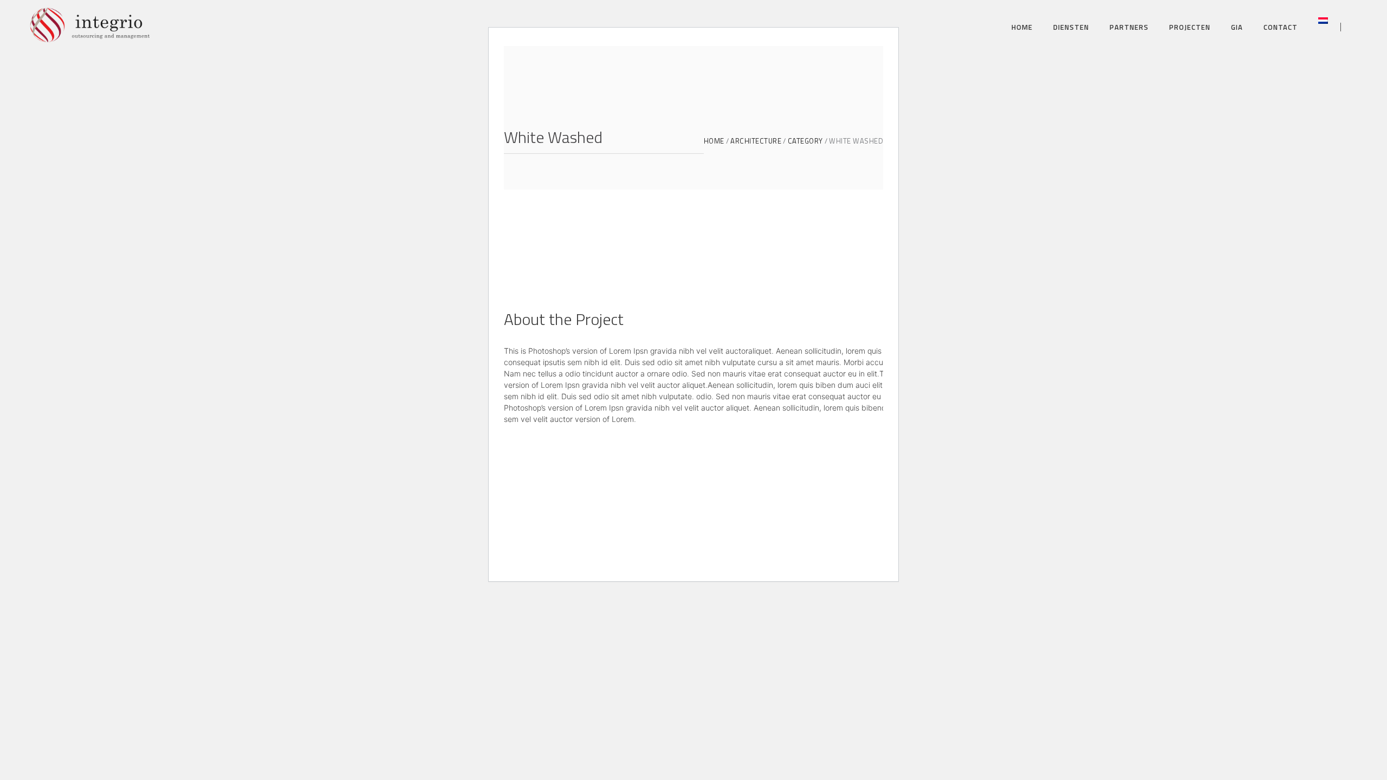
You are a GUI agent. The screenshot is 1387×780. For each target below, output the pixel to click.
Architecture (755, 141)
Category (805, 141)
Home (714, 141)
